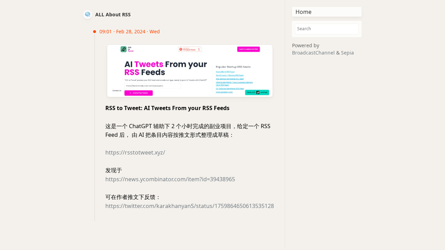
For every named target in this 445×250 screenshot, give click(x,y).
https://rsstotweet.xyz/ (135, 152)
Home (304, 12)
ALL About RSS (113, 14)
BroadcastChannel (314, 52)
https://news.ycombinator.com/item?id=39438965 (170, 179)
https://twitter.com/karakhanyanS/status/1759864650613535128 (189, 206)
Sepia (347, 52)
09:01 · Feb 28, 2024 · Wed (129, 31)
